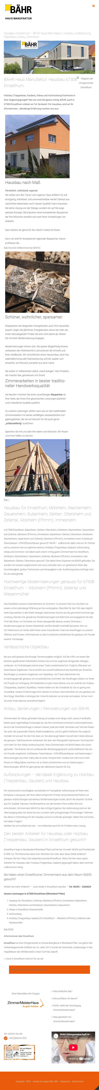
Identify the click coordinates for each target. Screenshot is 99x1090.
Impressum (65, 1081)
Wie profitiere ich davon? (65, 998)
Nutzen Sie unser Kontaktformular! (28, 969)
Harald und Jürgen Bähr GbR (45, 1081)
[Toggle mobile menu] (93, 6)
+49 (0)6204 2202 (18, 1038)
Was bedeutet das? (62, 991)
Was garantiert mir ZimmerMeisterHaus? (64, 1019)
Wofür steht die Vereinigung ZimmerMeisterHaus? (67, 1007)
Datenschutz (77, 1081)
